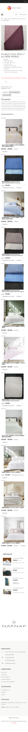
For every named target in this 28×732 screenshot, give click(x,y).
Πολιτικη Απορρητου (5, 677)
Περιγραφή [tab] (5, 92)
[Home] (1, 19)
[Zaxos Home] (14, 8)
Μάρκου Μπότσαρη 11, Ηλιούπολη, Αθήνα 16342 (15, 652)
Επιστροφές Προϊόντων (6, 679)
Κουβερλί (13, 18)
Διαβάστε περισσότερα (16, 575)
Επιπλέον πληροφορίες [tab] (14, 92)
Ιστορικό (3, 694)
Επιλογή (16, 149)
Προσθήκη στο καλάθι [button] (8, 187)
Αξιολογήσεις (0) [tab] (6, 95)
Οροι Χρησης (4, 674)
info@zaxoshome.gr (10, 663)
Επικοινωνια (4, 672)
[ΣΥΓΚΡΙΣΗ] (6, 82)
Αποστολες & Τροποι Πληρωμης (8, 681)
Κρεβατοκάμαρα (7, 18)
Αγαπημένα (3, 692)
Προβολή (4, 151)
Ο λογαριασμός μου (5, 690)
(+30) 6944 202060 (10, 660)
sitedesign (14, 723)
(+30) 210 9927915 (9, 654)
